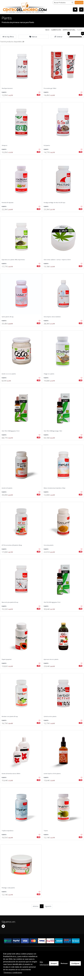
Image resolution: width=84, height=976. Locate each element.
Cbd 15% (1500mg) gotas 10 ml (10, 431)
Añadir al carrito (22, 99)
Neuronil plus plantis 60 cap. (10, 602)
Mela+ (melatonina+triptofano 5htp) (54, 488)
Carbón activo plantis (50, 716)
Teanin (46, 830)
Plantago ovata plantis (8, 887)
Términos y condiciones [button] (13, 972)
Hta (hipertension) (7, 88)
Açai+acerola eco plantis (51, 659)
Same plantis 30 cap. (8, 316)
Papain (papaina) (6, 659)
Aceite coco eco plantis (9, 374)
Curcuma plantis (48, 545)
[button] (33, 37)
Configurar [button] (75, 963)
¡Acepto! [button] (54, 963)
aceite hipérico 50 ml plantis (52, 773)
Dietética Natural (69, 30)
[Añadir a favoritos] (38, 92)
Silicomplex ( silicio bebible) (52, 316)
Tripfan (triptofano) (7, 830)
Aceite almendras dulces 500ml (11, 773)
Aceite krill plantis (7, 488)
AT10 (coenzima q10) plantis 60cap (12, 545)
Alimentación (56, 30)
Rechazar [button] (64, 963)
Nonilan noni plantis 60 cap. (10, 716)
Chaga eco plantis (49, 374)
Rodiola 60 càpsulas (7, 202)
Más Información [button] (44, 963)
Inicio (47, 30)
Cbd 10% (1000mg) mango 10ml (53, 431)
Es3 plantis (47, 145)
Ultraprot (4, 145)
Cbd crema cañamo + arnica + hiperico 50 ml (57, 259)
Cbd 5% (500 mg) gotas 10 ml (52, 602)
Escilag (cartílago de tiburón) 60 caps (54, 202)
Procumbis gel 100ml (50, 88)
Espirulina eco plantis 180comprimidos (13, 259)
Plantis (4, 92)
